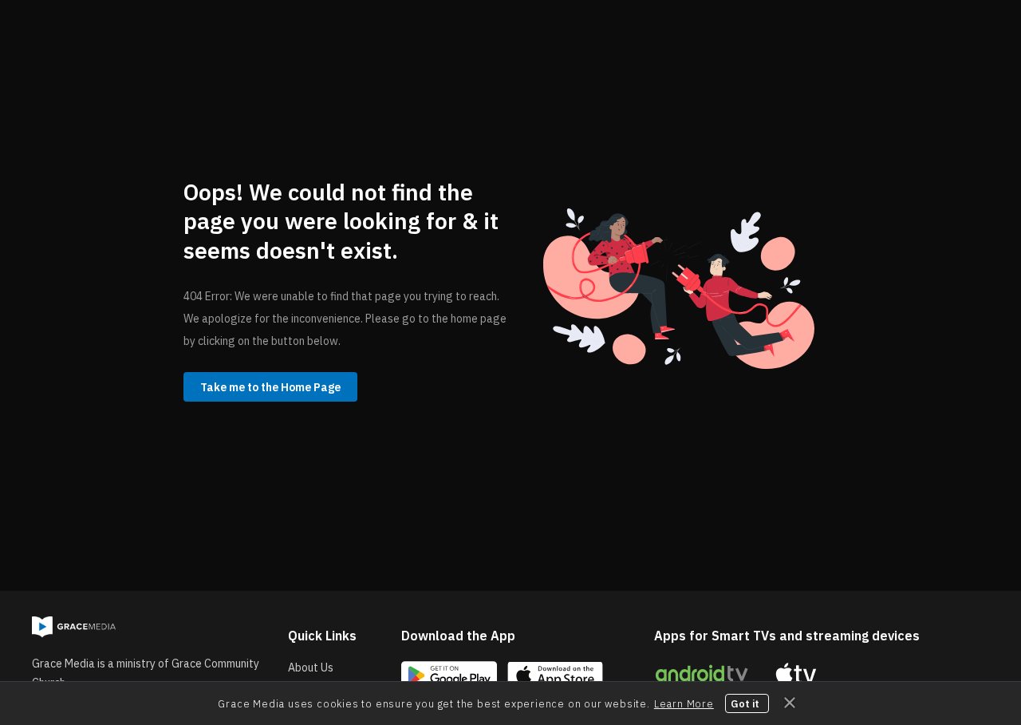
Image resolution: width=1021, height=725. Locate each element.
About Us (310, 667)
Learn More (684, 703)
